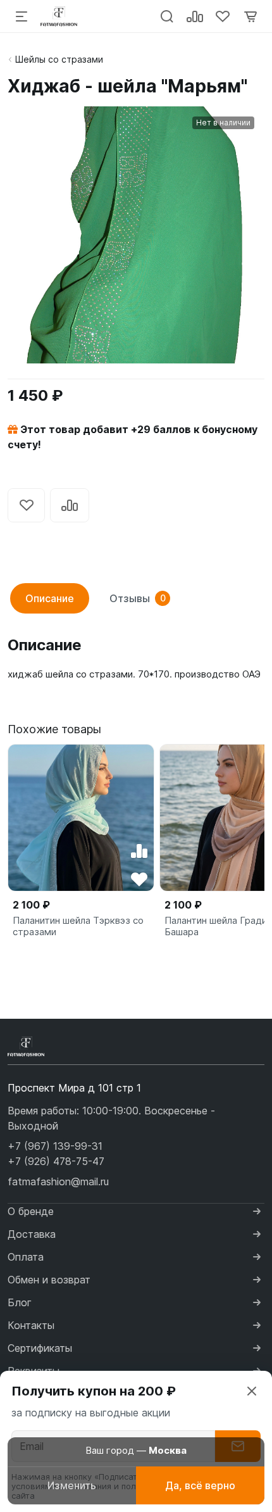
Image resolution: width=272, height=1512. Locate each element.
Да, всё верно (200, 1485)
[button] (55, 1146)
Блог (20, 1302)
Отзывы (137, 598)
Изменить (71, 1485)
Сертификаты (40, 1348)
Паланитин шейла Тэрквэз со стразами (78, 926)
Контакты (31, 1325)
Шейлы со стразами (59, 59)
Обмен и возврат (49, 1279)
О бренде (31, 1211)
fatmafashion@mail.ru (58, 1181)
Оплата (26, 1257)
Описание (49, 598)
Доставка (32, 1234)
